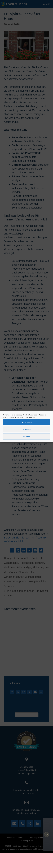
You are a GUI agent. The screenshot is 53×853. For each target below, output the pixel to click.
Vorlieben (26, 436)
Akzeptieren (26, 422)
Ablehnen (26, 429)
